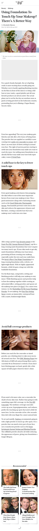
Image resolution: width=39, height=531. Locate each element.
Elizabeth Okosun (9, 25)
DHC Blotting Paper (27, 359)
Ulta (36, 348)
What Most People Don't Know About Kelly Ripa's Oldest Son (9, 518)
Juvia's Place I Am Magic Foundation (18, 259)
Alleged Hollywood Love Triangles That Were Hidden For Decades (28, 518)
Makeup (10, 8)
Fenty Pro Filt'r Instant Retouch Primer (15, 244)
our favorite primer (24, 242)
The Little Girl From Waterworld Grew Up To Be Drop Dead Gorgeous (9, 490)
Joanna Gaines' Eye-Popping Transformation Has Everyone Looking (28, 490)
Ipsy (22, 287)
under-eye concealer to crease (22, 142)
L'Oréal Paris (15, 157)
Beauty (3, 8)
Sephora (18, 419)
